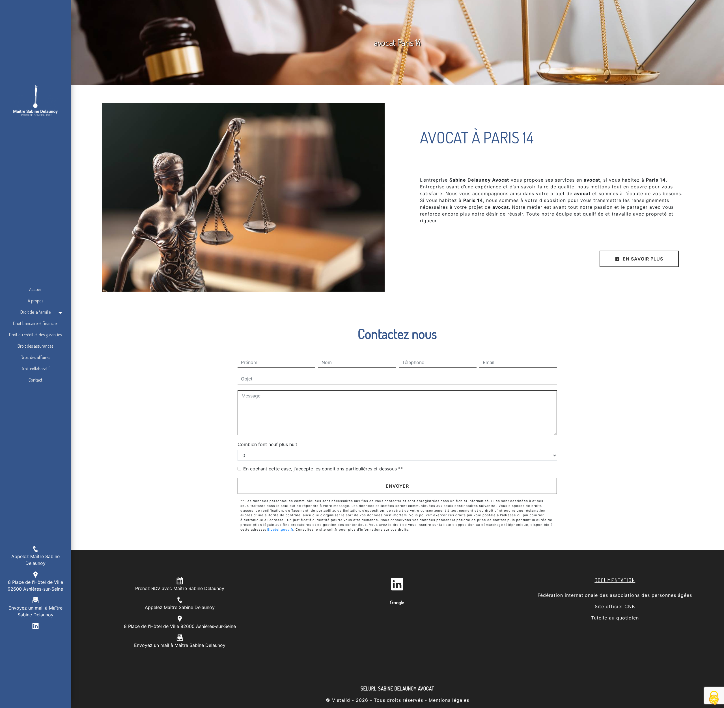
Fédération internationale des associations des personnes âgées (615, 595)
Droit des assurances (35, 346)
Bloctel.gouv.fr (280, 529)
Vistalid (341, 700)
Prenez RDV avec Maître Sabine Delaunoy (179, 588)
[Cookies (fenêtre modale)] (714, 698)
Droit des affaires (35, 357)
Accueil (35, 289)
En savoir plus (642, 259)
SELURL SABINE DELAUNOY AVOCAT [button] (397, 688)
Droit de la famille (35, 312)
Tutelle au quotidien (615, 618)
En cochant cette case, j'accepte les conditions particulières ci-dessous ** (323, 469)
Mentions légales (448, 700)
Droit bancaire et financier (35, 323)
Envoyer (397, 486)
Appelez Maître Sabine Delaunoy (180, 607)
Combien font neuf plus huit (267, 444)
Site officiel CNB (615, 606)
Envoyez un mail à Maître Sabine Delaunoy (179, 645)
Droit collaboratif (35, 368)
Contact (35, 380)
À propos (35, 301)
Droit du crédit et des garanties (35, 334)
